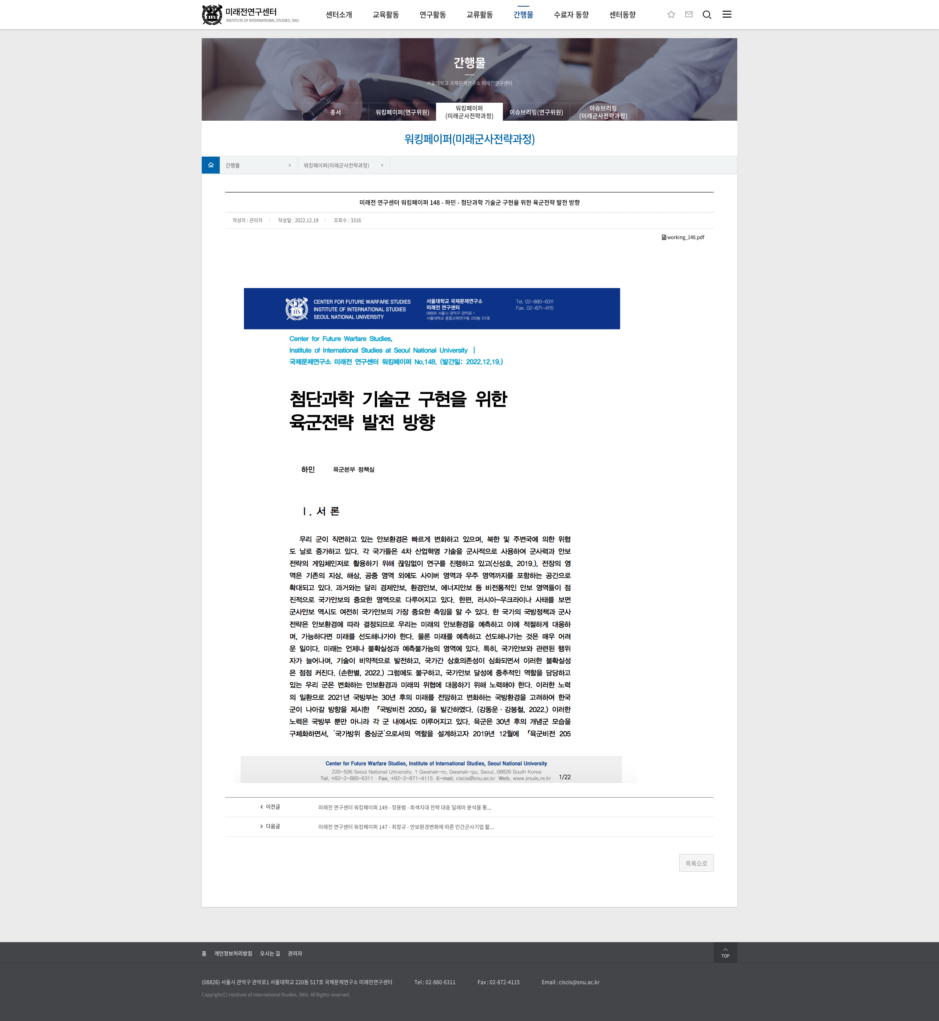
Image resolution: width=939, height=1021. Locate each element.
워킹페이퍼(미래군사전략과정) (336, 165)
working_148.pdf (685, 236)
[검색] (707, 14)
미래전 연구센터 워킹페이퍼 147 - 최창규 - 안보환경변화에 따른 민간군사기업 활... (406, 826)
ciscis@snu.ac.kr (579, 981)
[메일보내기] (689, 14)
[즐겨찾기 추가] (671, 14)
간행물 (233, 165)
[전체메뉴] (727, 14)
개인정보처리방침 (233, 953)
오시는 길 (270, 953)
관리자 (295, 953)
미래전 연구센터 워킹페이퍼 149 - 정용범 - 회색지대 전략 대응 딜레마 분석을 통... (405, 807)
